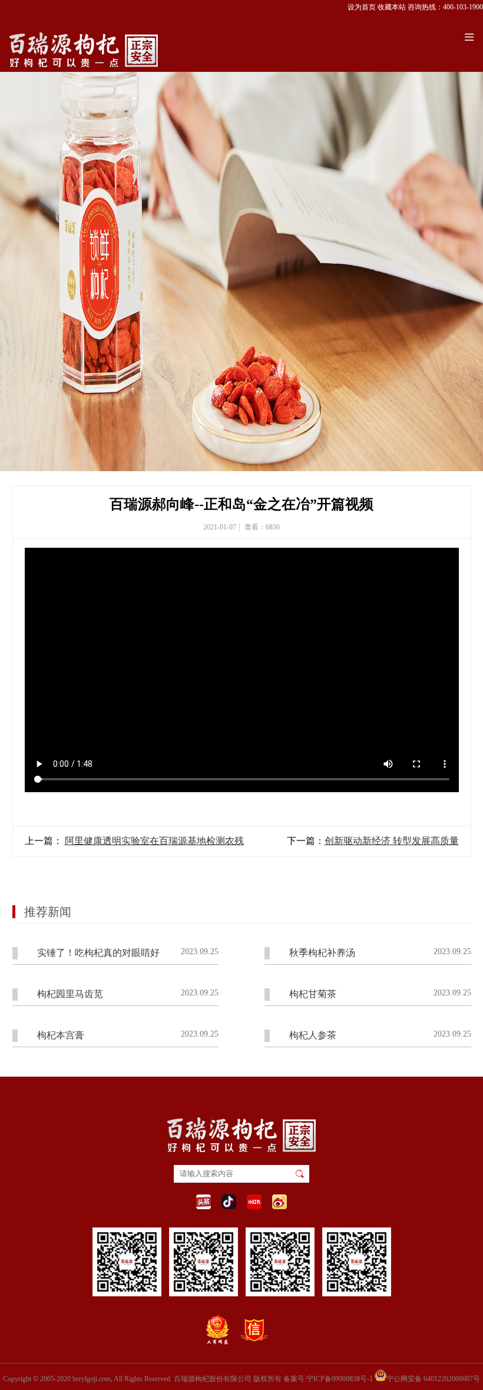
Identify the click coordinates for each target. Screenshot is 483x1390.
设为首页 (362, 7)
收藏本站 (392, 7)
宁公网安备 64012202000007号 (433, 1378)
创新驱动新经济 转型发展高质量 (392, 841)
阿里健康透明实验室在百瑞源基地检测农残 (154, 841)
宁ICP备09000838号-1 (339, 1379)
